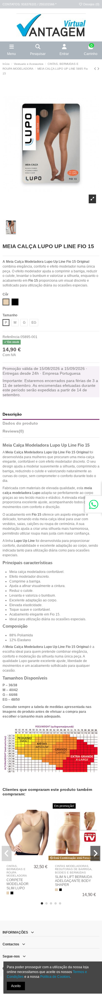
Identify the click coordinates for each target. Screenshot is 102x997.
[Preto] (11, 893)
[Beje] (8, 893)
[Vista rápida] (30, 860)
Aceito (16, 986)
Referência (11, 337)
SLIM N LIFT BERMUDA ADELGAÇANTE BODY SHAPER (73, 881)
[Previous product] (95, 69)
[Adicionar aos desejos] (23, 860)
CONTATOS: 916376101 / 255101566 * (29, 4)
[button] (42, 903)
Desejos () (90, 4)
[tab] (51, 432)
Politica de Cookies (55, 977)
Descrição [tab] (12, 414)
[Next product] (98, 69)
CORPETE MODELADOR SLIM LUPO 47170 (18, 886)
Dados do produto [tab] (20, 423)
